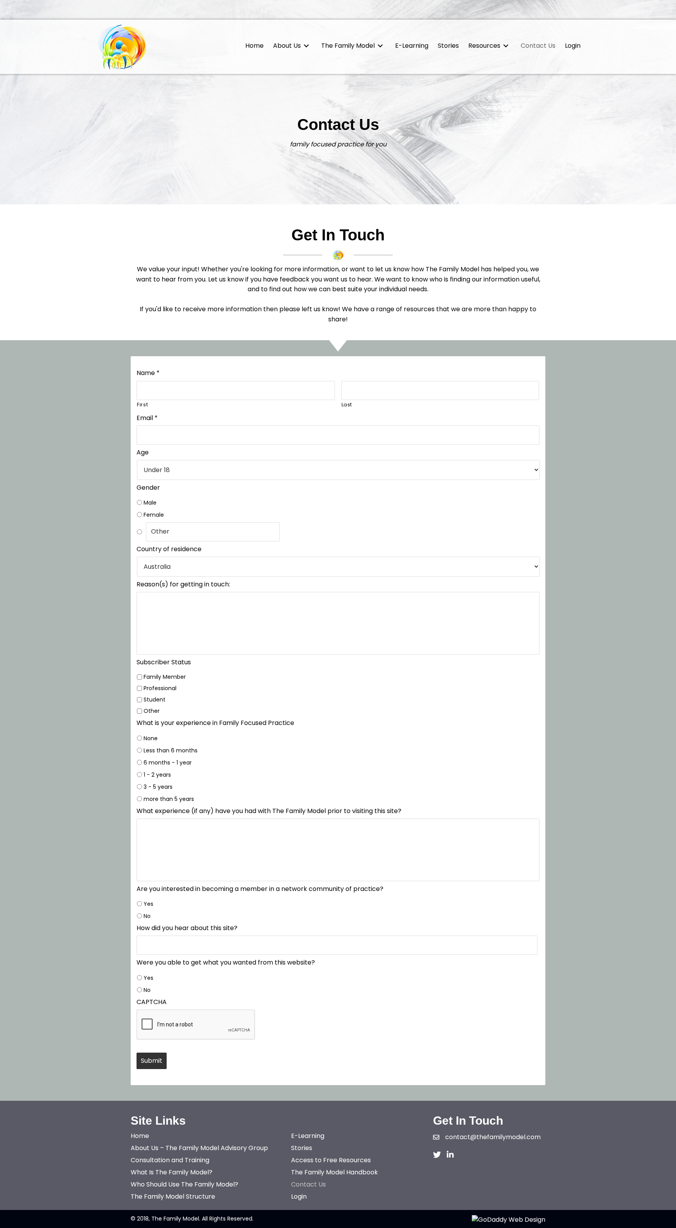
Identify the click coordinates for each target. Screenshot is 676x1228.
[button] (437, 1155)
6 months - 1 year (168, 762)
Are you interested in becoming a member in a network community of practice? (260, 889)
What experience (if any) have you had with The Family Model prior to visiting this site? (269, 811)
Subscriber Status (164, 662)
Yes (148, 904)
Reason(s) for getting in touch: (183, 585)
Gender (148, 488)
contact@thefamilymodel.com (493, 1136)
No (147, 916)
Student (154, 699)
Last (347, 404)
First (142, 404)
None (151, 738)
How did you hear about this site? (187, 928)
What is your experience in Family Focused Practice (215, 723)
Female (154, 515)
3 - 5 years (158, 787)
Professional (160, 688)
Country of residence (169, 549)
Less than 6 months (171, 750)
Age (143, 453)
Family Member (165, 677)
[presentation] (196, 1025)
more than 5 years (169, 799)
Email (147, 418)
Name (148, 373)
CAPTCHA (152, 1002)
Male (150, 503)
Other (152, 711)
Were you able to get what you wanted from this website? (226, 963)
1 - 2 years (157, 775)
